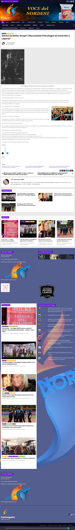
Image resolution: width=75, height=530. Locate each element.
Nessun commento (7, 244)
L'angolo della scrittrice (7, 223)
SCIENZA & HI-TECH (51, 25)
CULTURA (47, 22)
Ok (68, 528)
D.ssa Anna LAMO (10, 43)
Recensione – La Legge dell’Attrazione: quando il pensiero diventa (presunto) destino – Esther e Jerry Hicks (9, 241)
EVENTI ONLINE (5, 25)
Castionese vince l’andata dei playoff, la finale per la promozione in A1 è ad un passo (26, 205)
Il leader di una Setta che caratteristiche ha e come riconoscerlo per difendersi (11, 167)
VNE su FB (55, 525)
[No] (73, 528)
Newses (17, 526)
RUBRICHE (35, 25)
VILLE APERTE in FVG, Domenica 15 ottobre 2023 (58, 315)
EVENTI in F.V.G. (65, 221)
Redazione (30, 243)
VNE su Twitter (50, 525)
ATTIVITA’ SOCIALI (31, 22)
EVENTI (67, 22)
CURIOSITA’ (53, 22)
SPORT (41, 25)
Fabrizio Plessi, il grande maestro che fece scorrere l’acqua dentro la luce (63, 195)
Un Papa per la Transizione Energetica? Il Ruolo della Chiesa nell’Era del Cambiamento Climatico (59, 167)
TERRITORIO (31, 28)
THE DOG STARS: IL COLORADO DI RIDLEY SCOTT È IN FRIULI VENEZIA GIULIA (26, 195)
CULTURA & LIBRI (5, 221)
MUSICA (19, 25)
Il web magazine (5, 18)
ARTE (23, 22)
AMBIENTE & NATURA (15, 22)
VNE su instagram (43, 525)
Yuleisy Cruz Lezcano (15, 398)
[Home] (3, 22)
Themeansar (22, 526)
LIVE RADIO (65, 525)
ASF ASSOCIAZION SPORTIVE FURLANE (10, 28)
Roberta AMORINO (14, 243)
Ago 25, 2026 (6, 243)
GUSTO (12, 25)
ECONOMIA (61, 22)
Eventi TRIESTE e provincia (13, 456)
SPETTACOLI (23, 28)
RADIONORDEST (27, 25)
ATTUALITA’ (40, 22)
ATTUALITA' (3, 33)
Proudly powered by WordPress (7, 526)
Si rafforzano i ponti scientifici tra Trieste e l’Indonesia (18, 458)
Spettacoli (27, 221)
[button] (73, 25)
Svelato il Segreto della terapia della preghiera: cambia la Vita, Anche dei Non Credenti (34, 167)
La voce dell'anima (10, 33)
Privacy (37, 28)
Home (7, 22)
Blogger (60, 525)
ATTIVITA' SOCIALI (5, 456)
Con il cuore (49, 221)
